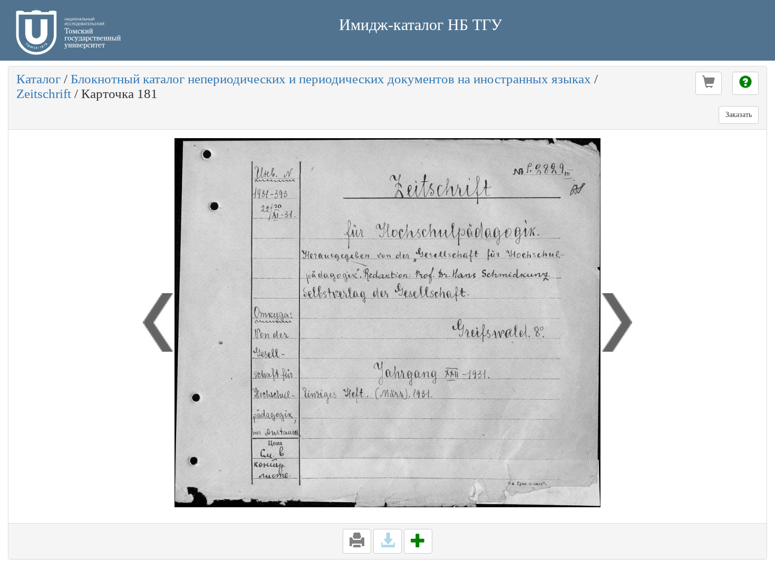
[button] (708, 83)
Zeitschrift (43, 93)
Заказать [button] (738, 115)
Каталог (38, 79)
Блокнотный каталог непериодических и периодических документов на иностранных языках (331, 79)
